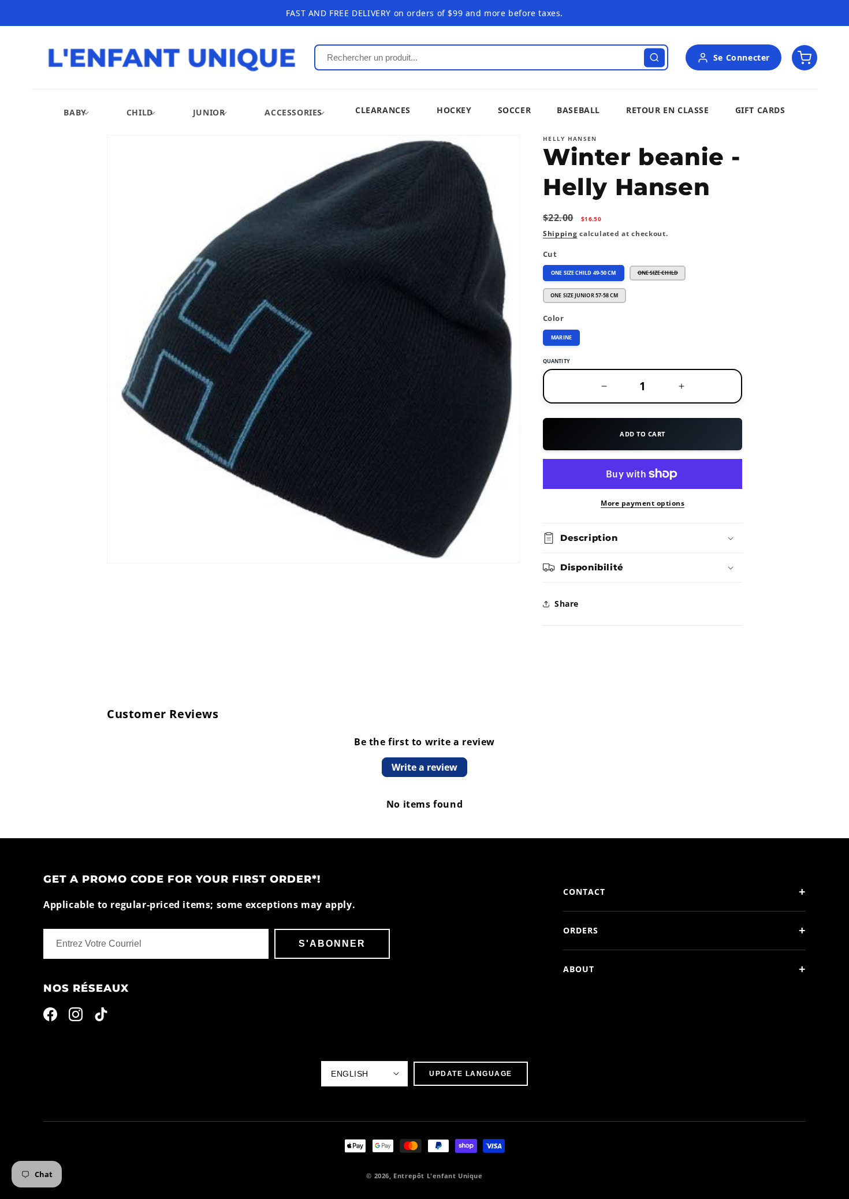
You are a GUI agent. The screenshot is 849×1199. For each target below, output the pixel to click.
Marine (561, 337)
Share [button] (566, 603)
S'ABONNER (332, 943)
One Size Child (662, 274)
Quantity (556, 361)
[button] (75, 112)
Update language (470, 1074)
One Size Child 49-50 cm (583, 273)
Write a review (424, 767)
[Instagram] (76, 1016)
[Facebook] (50, 1016)
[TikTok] (101, 1016)
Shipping (560, 233)
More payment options (642, 503)
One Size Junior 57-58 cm (584, 295)
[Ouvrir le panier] (804, 57)
